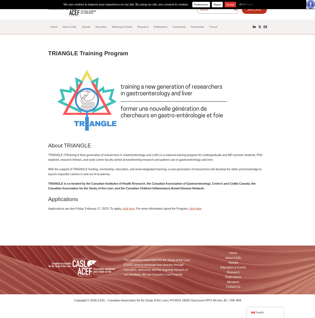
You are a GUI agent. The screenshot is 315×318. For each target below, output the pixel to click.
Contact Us (233, 286)
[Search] (235, 9)
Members (233, 282)
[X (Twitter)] (259, 26)
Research (233, 272)
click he (127, 208)
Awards (233, 262)
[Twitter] (57, 312)
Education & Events (233, 267)
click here (195, 208)
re (133, 208)
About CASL (233, 257)
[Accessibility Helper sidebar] (310, 4)
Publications (233, 277)
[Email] (265, 26)
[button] (254, 9)
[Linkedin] (254, 26)
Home (233, 253)
